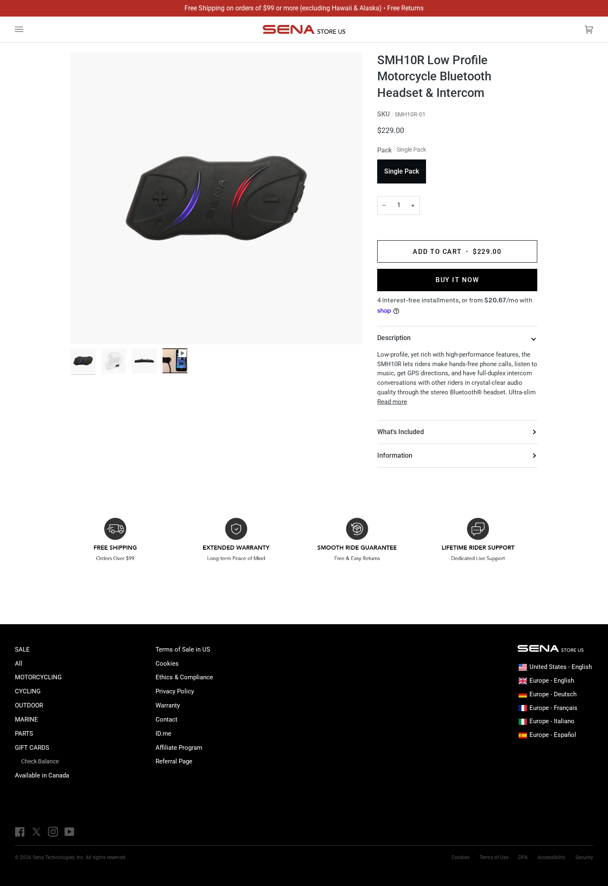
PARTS (24, 733)
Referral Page (174, 761)
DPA (523, 857)
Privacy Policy (175, 691)
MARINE (26, 719)
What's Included (400, 432)
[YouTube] (69, 832)
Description (394, 338)
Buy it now (457, 280)
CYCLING (28, 691)
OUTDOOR (29, 705)
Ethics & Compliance (184, 677)
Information (394, 455)
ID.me (163, 733)
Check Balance (40, 761)
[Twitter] (36, 832)
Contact (166, 719)
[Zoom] (216, 198)
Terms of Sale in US (183, 649)
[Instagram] (53, 832)
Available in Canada (42, 775)
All (18, 663)
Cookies (167, 663)
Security (584, 857)
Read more (392, 402)
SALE (22, 649)
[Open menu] (27, 29)
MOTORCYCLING (38, 677)
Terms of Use (493, 857)
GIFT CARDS (32, 747)
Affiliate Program (179, 747)
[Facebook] (20, 832)
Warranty (168, 705)
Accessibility (551, 857)
